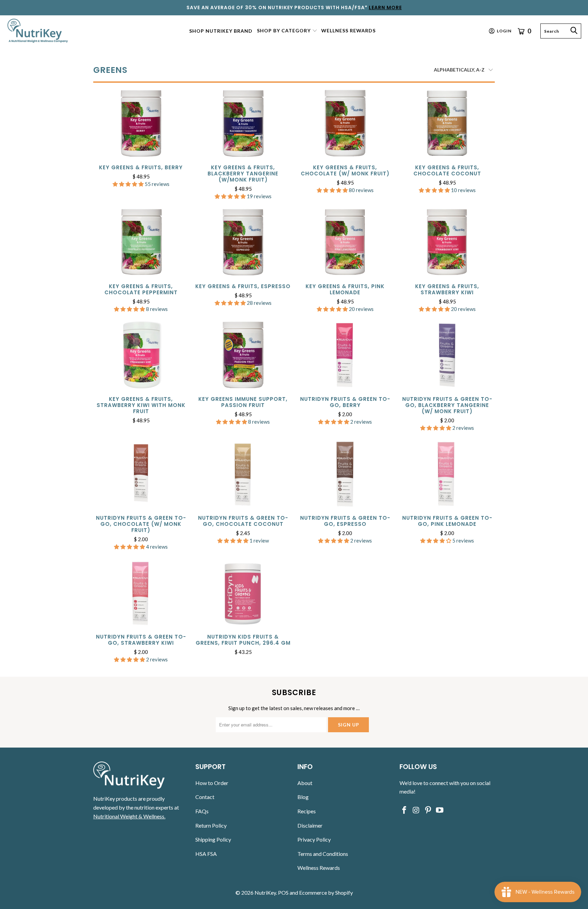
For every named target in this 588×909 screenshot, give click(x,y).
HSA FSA (206, 853)
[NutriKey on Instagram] (416, 810)
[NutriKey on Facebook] (404, 810)
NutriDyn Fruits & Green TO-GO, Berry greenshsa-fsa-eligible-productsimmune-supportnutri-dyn (345, 355)
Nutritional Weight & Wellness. (129, 816)
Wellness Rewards (318, 867)
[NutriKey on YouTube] (440, 810)
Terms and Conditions (322, 853)
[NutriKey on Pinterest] (428, 810)
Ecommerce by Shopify (326, 892)
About (304, 783)
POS (283, 892)
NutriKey (265, 892)
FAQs (202, 811)
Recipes (306, 811)
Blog (303, 797)
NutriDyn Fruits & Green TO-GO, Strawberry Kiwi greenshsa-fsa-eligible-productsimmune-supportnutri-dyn (141, 593)
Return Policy (211, 825)
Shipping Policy (213, 839)
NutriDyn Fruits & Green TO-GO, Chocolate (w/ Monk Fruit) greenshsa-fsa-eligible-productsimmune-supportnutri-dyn (141, 474)
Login (504, 30)
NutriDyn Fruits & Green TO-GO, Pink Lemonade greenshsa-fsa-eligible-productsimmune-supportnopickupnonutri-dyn (447, 474)
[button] (287, 31)
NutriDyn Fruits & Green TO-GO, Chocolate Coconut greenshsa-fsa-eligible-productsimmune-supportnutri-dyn (243, 474)
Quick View (141, 139)
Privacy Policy (314, 839)
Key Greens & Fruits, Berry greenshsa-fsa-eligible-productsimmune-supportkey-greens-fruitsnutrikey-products (141, 124)
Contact (204, 797)
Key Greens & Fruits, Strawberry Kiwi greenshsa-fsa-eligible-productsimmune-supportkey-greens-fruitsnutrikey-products (447, 242)
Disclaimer (310, 825)
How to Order (211, 783)
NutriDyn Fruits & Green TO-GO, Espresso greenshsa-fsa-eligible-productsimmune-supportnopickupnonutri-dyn (345, 474)
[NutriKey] (38, 31)
